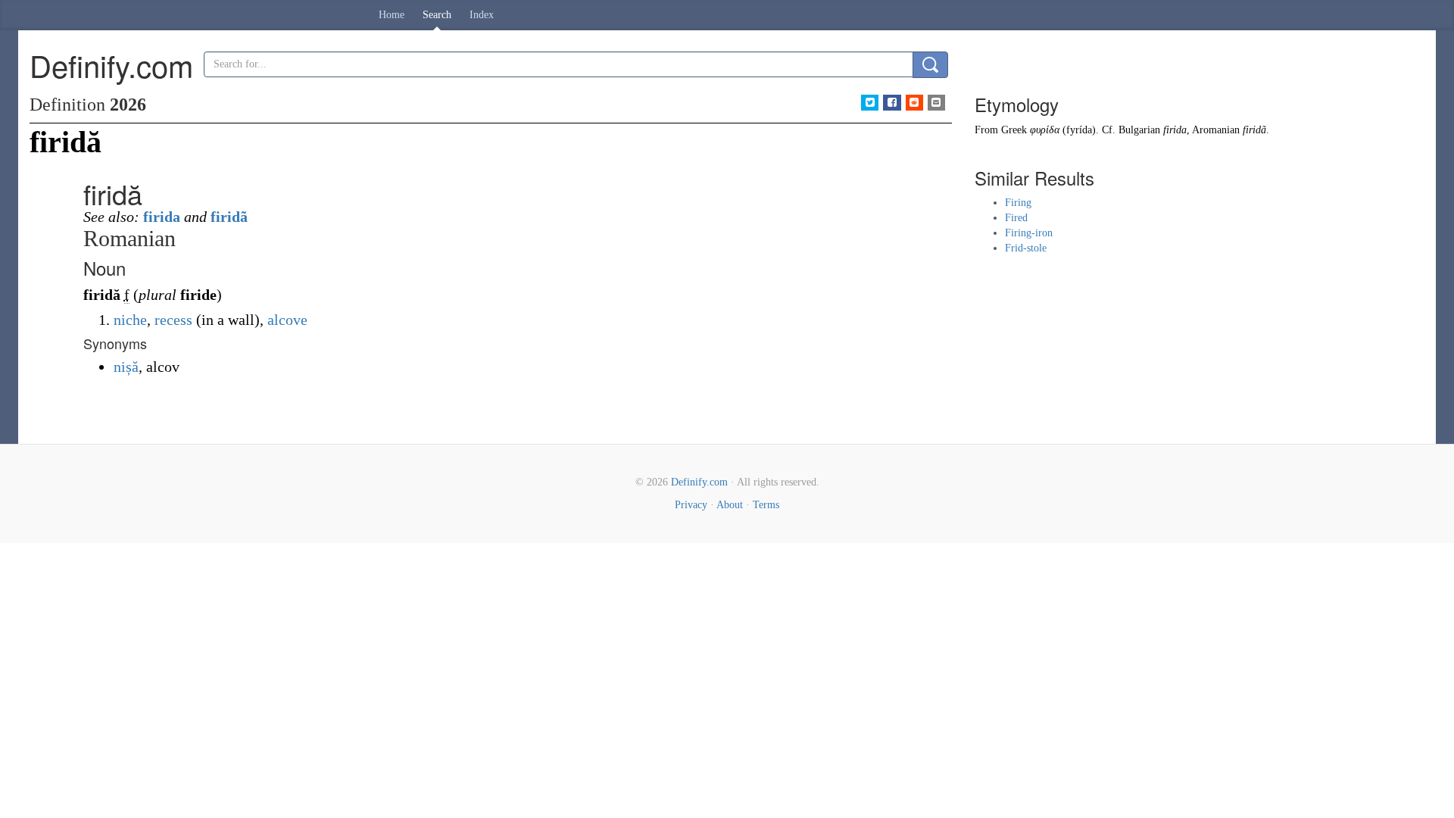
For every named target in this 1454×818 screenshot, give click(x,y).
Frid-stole (1026, 248)
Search (437, 14)
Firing (1018, 202)
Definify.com (699, 482)
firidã (229, 216)
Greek (1014, 130)
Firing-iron (1029, 233)
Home (391, 14)
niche (130, 319)
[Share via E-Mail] (936, 102)
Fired (1016, 217)
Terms (766, 504)
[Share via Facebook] (891, 102)
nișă (126, 366)
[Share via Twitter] (869, 102)
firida (161, 216)
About (729, 504)
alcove (287, 319)
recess (173, 319)
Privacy (691, 504)
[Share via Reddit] (914, 102)
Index (482, 14)
